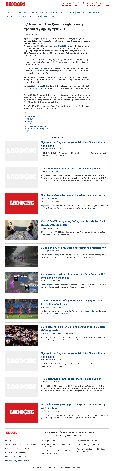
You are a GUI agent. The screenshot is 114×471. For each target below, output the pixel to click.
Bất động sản (11, 16)
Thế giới (32, 16)
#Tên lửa (30, 121)
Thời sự (63, 12)
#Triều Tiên (31, 119)
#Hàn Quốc (31, 117)
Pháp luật (54, 12)
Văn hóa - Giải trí (94, 12)
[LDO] (21, 151)
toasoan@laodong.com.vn (19, 461)
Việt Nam (91, 311)
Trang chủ (10, 12)
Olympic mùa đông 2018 (56, 46)
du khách (65, 338)
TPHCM (44, 232)
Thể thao (34, 12)
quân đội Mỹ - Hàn (42, 68)
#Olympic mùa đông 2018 (36, 126)
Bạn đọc (71, 12)
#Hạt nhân (31, 124)
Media (26, 12)
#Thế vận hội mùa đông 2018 (37, 129)
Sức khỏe (22, 16)
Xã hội (18, 12)
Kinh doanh (44, 12)
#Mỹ (28, 131)
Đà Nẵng (44, 338)
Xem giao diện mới (50, 16)
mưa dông (55, 255)
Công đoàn (81, 12)
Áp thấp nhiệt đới (47, 285)
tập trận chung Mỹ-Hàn (40, 86)
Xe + (39, 16)
